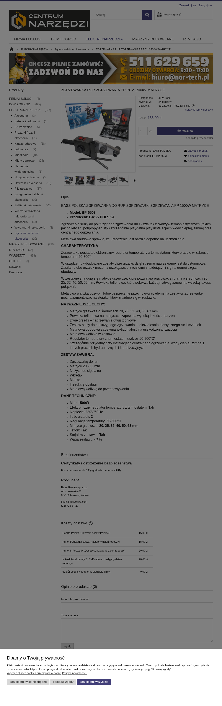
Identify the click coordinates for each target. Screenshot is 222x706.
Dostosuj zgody (63, 681)
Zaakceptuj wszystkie (94, 681)
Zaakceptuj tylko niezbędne (28, 681)
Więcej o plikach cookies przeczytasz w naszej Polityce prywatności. (47, 673)
